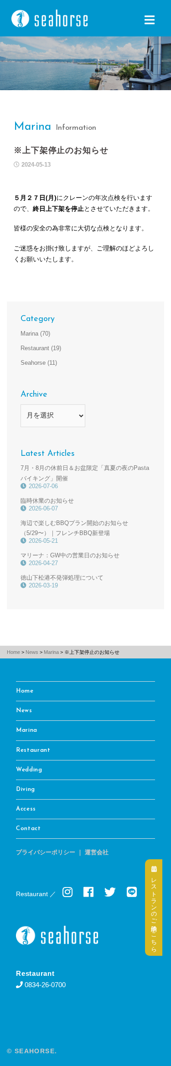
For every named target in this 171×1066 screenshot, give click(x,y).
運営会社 (97, 853)
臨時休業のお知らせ (47, 500)
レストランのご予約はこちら (153, 910)
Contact (28, 828)
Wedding (29, 770)
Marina (32, 127)
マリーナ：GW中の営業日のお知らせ (70, 555)
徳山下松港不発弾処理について (62, 577)
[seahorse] (47, 17)
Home (25, 691)
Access (26, 809)
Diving (25, 789)
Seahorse (33, 362)
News (24, 711)
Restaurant (35, 348)
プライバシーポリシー (45, 853)
